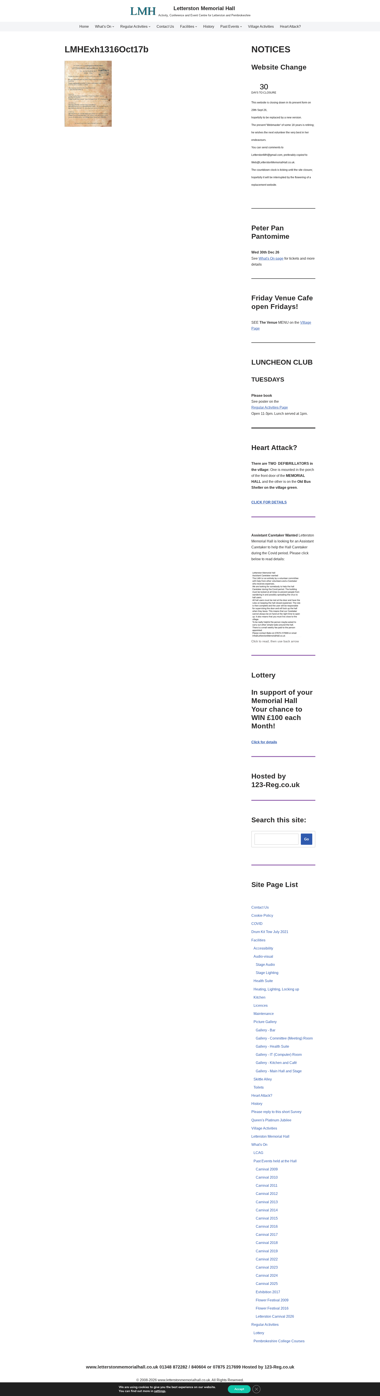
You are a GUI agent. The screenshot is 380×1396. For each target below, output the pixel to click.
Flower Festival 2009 (272, 1300)
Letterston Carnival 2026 (275, 1316)
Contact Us (165, 26)
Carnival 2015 (267, 1218)
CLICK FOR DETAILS (269, 502)
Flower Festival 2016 (272, 1308)
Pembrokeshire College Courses (279, 1341)
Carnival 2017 (267, 1234)
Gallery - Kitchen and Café (276, 1063)
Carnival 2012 (267, 1194)
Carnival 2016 (267, 1226)
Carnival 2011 (267, 1185)
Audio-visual (263, 956)
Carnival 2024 (267, 1275)
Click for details (264, 742)
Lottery (259, 1333)
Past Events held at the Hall (275, 1161)
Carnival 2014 (267, 1210)
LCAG (258, 1153)
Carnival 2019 (267, 1251)
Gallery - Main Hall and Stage (279, 1071)
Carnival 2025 (267, 1284)
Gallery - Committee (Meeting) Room (284, 1038)
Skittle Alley (263, 1079)
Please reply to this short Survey (276, 1112)
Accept (239, 1389)
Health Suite (263, 981)
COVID (257, 924)
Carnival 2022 (267, 1259)
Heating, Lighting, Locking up (276, 989)
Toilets (259, 1087)
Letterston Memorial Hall (270, 1136)
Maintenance (264, 1014)
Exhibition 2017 (268, 1292)
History (208, 26)
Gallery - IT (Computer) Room (279, 1054)
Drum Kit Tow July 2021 (269, 932)
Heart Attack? (290, 26)
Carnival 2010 (267, 1177)
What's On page (271, 258)
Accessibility (263, 948)
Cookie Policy (262, 915)
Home (84, 26)
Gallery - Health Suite (272, 1046)
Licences (261, 1005)
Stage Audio (265, 964)
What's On (259, 1144)
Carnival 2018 (267, 1243)
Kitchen (259, 997)
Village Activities (261, 26)
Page (284, 407)
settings (159, 1391)
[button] (113, 27)
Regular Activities (265, 407)
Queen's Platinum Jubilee (271, 1120)
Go (306, 839)
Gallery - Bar (265, 1030)
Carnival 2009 (267, 1169)
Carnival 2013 (267, 1202)
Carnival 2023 (267, 1267)
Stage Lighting (267, 973)
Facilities (258, 940)
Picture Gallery (265, 1022)
